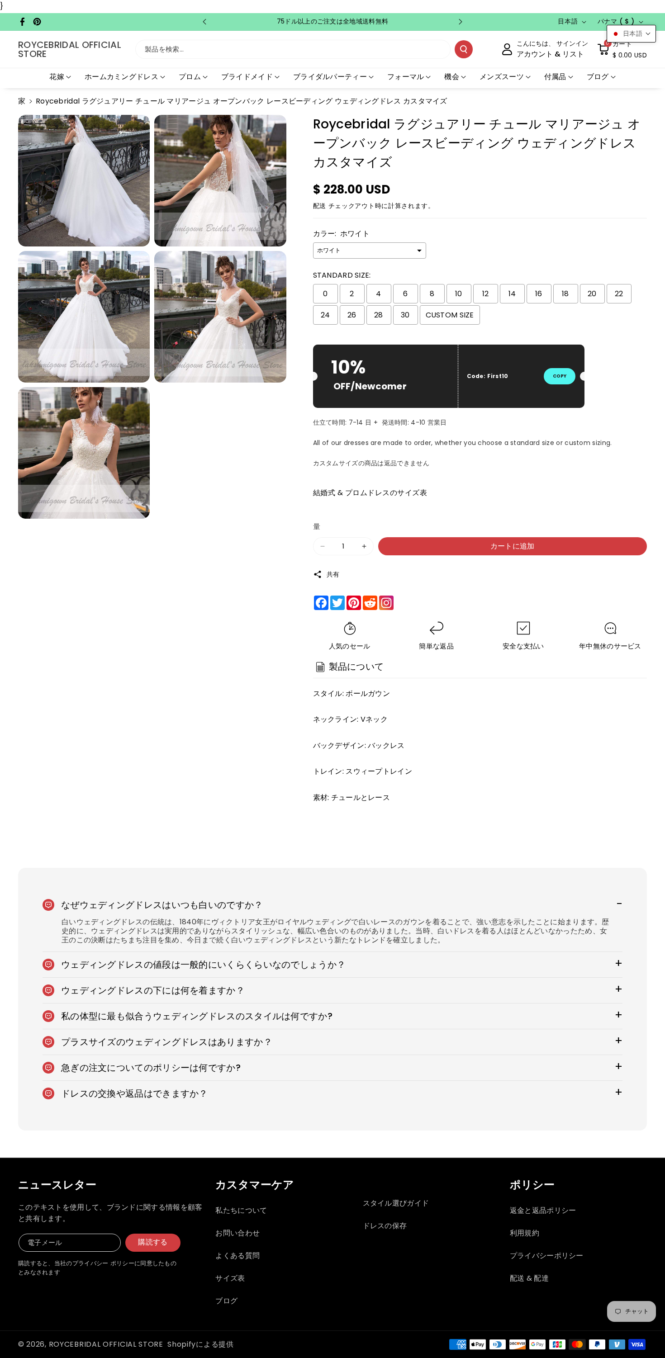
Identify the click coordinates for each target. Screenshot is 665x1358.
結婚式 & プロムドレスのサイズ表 (370, 492)
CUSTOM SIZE (450, 315)
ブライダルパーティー (330, 76)
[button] (622, 49)
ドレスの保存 (385, 1226)
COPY (559, 376)
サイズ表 (230, 1278)
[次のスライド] (460, 21)
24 (325, 315)
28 (378, 315)
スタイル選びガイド (396, 1203)
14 (512, 294)
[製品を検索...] (464, 49)
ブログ (598, 76)
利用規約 (524, 1233)
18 (565, 294)
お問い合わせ (237, 1233)
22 (619, 294)
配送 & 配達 (529, 1278)
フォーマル (405, 76)
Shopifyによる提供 (200, 1344)
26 (351, 315)
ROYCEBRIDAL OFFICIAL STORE (106, 1344)
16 (538, 294)
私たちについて (241, 1210)
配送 (319, 205)
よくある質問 (237, 1255)
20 (592, 294)
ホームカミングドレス (121, 76)
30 (405, 315)
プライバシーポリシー (547, 1255)
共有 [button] (333, 574)
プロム (190, 76)
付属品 (555, 76)
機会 (451, 76)
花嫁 (56, 76)
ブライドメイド (247, 76)
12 (485, 294)
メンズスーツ (502, 76)
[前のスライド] (204, 21)
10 (458, 294)
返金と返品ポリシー (543, 1210)
